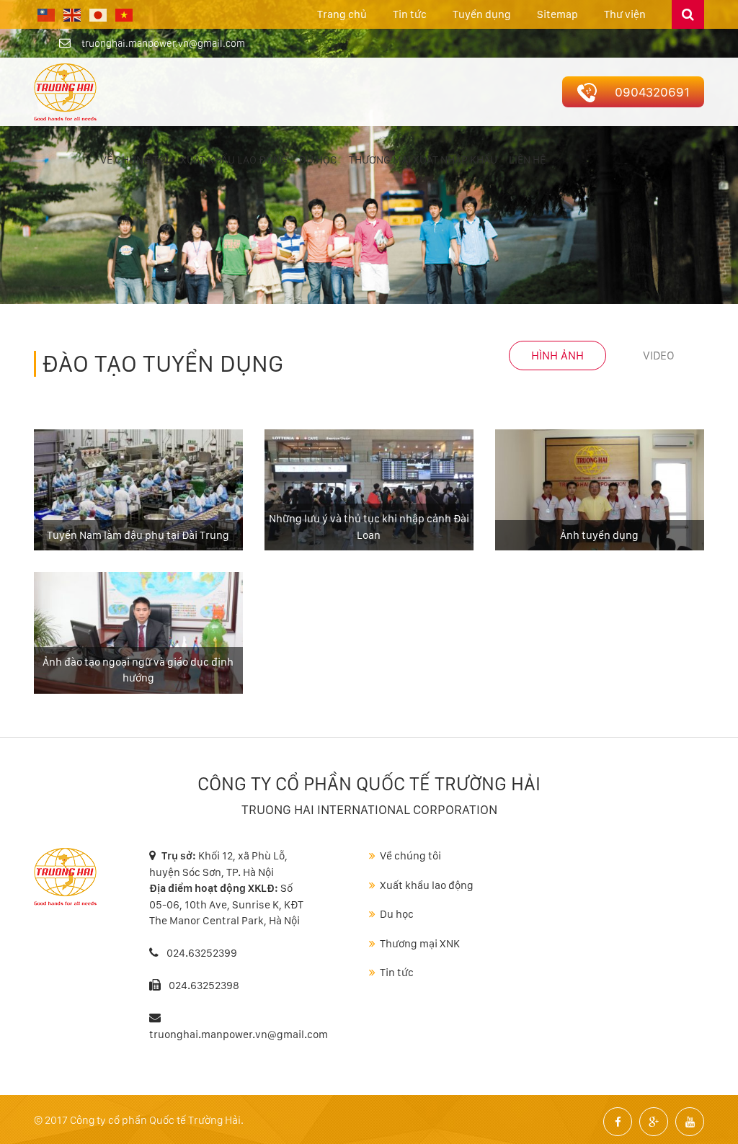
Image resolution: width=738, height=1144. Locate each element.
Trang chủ (342, 14)
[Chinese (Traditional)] (46, 14)
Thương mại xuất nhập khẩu (423, 159)
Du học (318, 159)
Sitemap (557, 14)
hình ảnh (557, 355)
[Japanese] (98, 14)
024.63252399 (200, 953)
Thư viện (625, 14)
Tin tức (410, 14)
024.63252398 (204, 985)
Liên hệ (527, 159)
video (659, 355)
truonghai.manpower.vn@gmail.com (163, 43)
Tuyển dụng (482, 14)
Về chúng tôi (134, 159)
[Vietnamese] (124, 14)
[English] (72, 14)
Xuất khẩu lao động (234, 159)
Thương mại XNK (420, 943)
